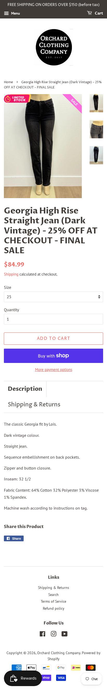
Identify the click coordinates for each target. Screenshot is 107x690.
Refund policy (53, 608)
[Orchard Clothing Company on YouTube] (65, 635)
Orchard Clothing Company (58, 652)
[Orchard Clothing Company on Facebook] (42, 635)
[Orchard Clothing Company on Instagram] (53, 635)
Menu (15, 13)
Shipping (11, 274)
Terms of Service (53, 601)
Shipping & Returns (34, 405)
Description (25, 389)
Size (7, 287)
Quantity (11, 309)
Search (53, 594)
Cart (98, 13)
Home (8, 82)
